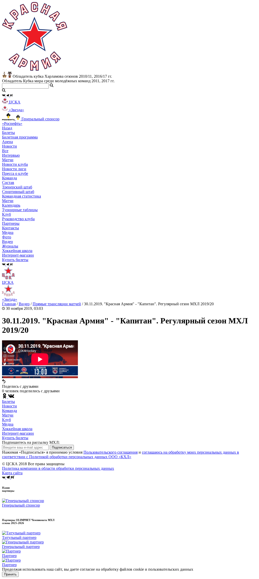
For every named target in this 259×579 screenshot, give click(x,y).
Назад (7, 128)
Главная (9, 304)
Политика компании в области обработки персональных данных (58, 468)
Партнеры (10, 223)
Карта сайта (12, 473)
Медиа (7, 424)
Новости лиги (14, 169)
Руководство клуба (18, 219)
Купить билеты (15, 438)
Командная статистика (21, 196)
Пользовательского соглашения (110, 452)
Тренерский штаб (17, 187)
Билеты (8, 401)
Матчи (7, 160)
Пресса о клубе (15, 173)
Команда (9, 410)
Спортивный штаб (18, 191)
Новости (9, 406)
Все (5, 151)
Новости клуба (15, 164)
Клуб (6, 420)
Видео (7, 241)
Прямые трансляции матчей (57, 304)
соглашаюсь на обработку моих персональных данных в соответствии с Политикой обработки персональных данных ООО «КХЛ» (120, 454)
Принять (10, 574)
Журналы (10, 246)
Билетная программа (20, 137)
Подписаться (62, 447)
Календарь (11, 205)
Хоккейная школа (17, 429)
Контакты (10, 228)
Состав (8, 182)
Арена (7, 142)
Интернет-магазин (18, 433)
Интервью (11, 155)
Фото (6, 237)
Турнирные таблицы (20, 210)
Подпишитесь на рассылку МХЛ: (31, 442)
